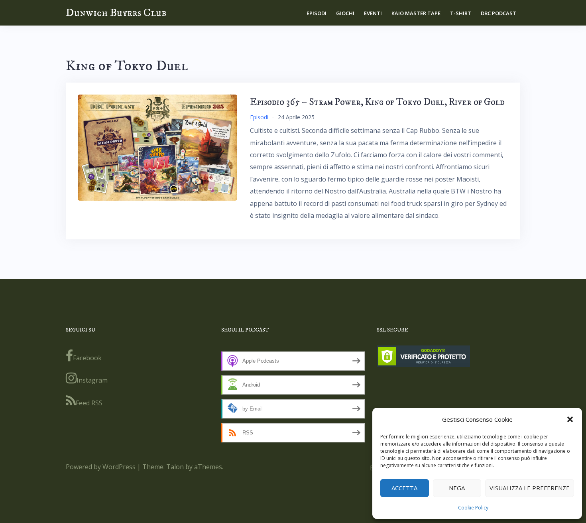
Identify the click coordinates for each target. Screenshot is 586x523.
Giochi (345, 13)
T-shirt (460, 13)
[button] (570, 419)
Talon (175, 466)
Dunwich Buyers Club (116, 13)
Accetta (404, 488)
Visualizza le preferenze (530, 488)
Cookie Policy (473, 507)
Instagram (92, 380)
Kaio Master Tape (415, 13)
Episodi (316, 13)
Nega (457, 488)
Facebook (87, 357)
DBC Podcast (498, 13)
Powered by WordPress (101, 466)
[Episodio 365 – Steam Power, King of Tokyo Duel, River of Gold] (157, 146)
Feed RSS (89, 403)
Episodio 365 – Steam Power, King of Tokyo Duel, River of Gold (377, 102)
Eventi (373, 13)
